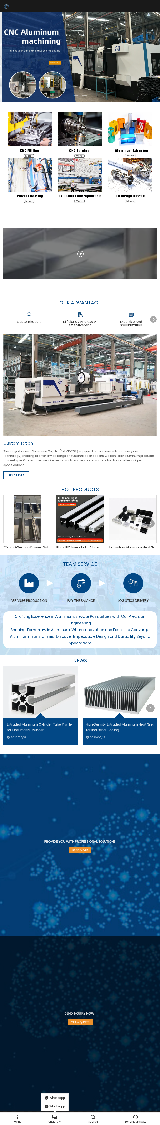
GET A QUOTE (80, 1022)
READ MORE (16, 475)
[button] (75, 95)
